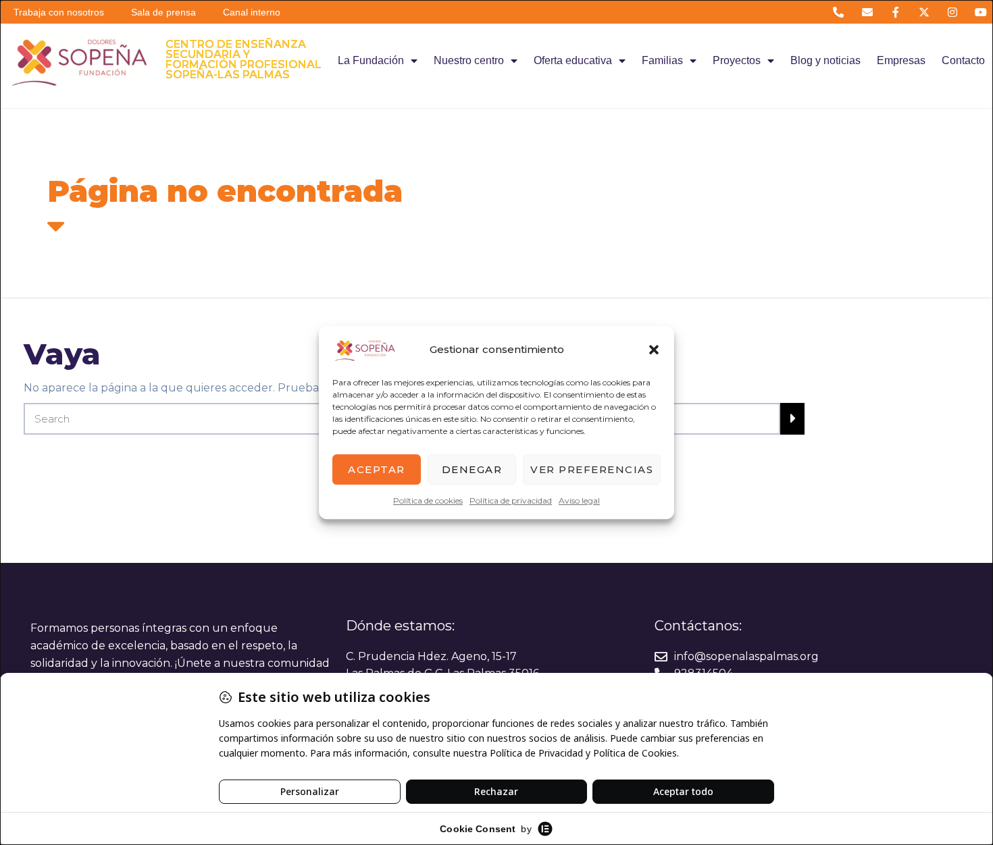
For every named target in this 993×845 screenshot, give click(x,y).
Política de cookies (428, 500)
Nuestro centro (469, 60)
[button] (654, 349)
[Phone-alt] (838, 12)
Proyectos (737, 60)
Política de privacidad (510, 500)
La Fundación (371, 60)
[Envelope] (867, 12)
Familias (662, 60)
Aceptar (376, 469)
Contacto (963, 60)
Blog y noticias (825, 60)
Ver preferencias (591, 469)
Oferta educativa (573, 60)
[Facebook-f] (895, 12)
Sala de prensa (163, 12)
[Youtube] (981, 12)
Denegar (472, 469)
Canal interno (251, 12)
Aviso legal (579, 500)
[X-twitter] (924, 12)
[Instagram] (953, 12)
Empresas (901, 60)
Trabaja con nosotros (59, 12)
